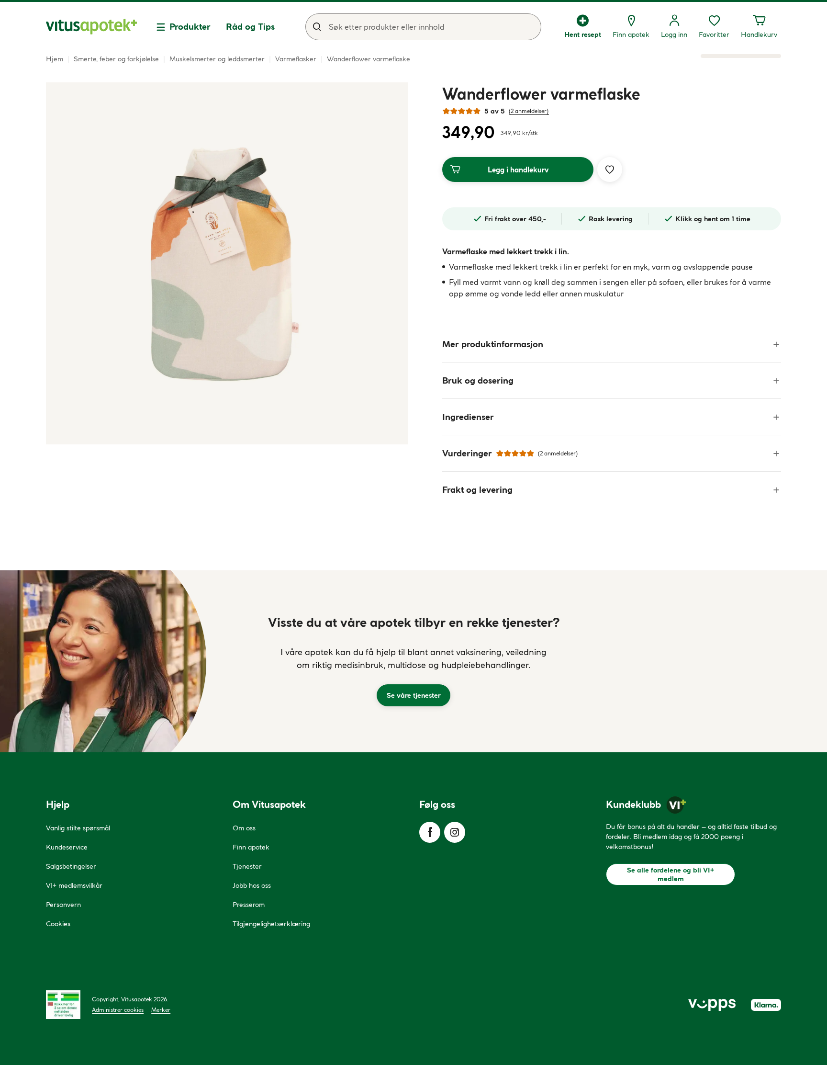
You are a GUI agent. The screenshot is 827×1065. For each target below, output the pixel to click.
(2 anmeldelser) (529, 110)
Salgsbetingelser (71, 866)
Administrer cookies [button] (118, 1009)
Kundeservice (67, 847)
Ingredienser (468, 416)
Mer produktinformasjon (492, 344)
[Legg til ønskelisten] (609, 169)
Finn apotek (251, 847)
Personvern (63, 904)
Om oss (244, 828)
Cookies (58, 923)
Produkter (190, 26)
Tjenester (247, 866)
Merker (160, 1009)
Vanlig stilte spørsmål (78, 828)
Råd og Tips (250, 26)
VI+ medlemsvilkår (74, 885)
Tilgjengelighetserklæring (271, 923)
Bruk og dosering (478, 380)
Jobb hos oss (252, 885)
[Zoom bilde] (227, 263)
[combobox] (423, 26)
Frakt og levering (477, 489)
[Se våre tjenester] (413, 661)
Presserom (249, 904)
